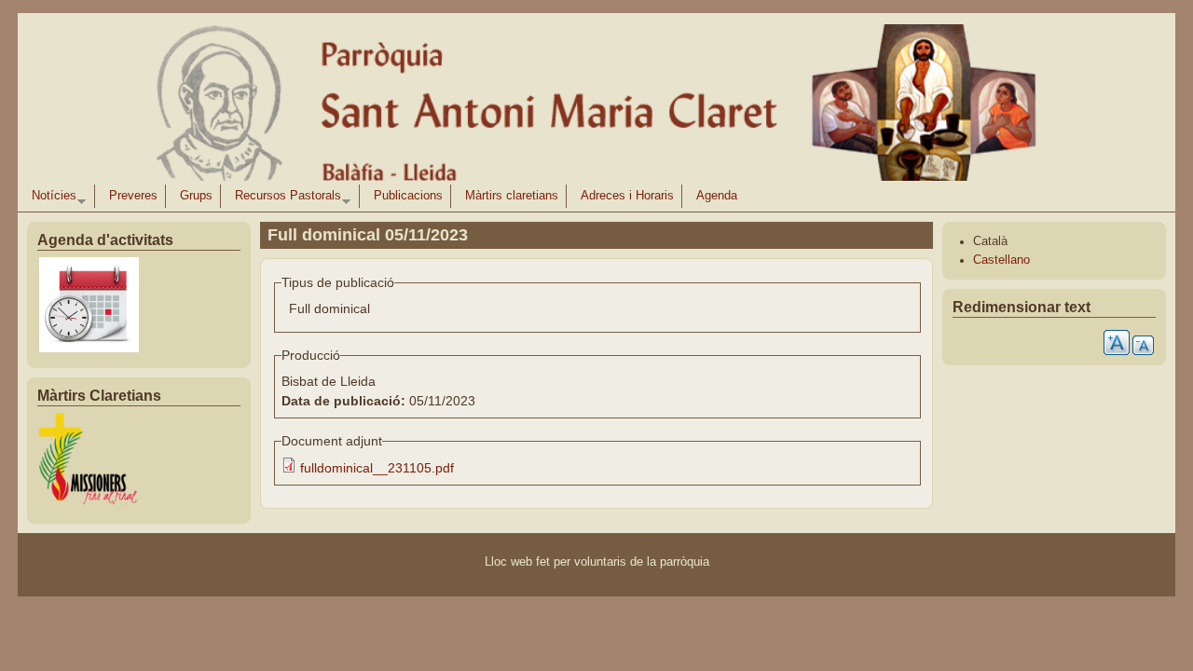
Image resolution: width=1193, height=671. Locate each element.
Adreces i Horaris (627, 195)
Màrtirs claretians (511, 195)
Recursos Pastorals (284, 198)
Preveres (133, 195)
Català (990, 241)
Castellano (1001, 260)
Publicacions (408, 195)
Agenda (716, 195)
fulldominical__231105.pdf (377, 467)
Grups (196, 195)
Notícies (50, 198)
